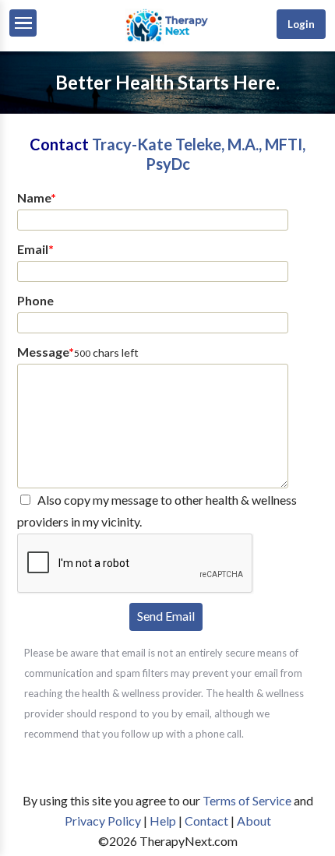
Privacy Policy (103, 820)
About (254, 820)
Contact (206, 820)
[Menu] (23, 23)
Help (163, 820)
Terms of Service (247, 800)
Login (301, 24)
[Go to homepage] (167, 40)
